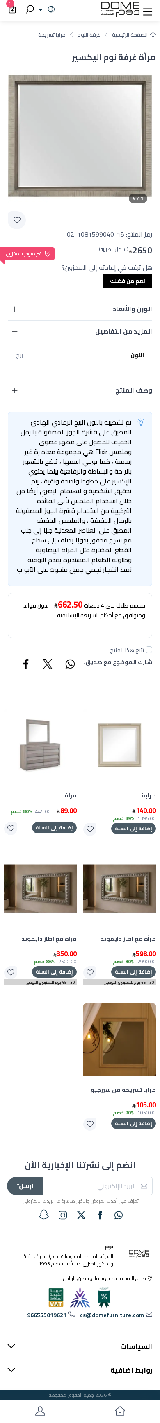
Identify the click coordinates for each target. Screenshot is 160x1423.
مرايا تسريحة (52, 35)
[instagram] (62, 1215)
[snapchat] (44, 1214)
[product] (119, 745)
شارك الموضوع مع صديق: (118, 662)
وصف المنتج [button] (133, 390)
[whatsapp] (118, 1215)
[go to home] (120, 1412)
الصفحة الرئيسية (130, 35)
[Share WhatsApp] (69, 665)
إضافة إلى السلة (133, 828)
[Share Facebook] (26, 665)
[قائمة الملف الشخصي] (40, 1412)
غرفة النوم (89, 35)
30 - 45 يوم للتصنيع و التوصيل (129, 982)
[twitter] (81, 1215)
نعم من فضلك (127, 281)
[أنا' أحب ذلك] (89, 829)
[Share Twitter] (48, 665)
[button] (147, 10)
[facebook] (100, 1215)
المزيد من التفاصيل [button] (123, 331)
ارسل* (24, 1186)
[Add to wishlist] (17, 220)
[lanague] (46, 10)
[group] (80, 136)
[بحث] (29, 10)
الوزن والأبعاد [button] (132, 309)
